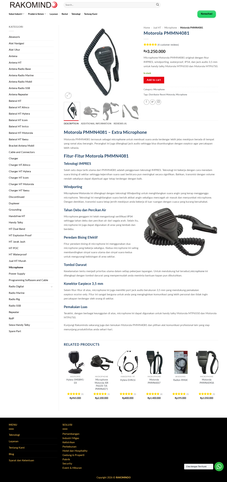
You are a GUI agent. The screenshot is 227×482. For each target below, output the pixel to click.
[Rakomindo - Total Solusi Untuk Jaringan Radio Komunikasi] (34, 5)
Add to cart (154, 80)
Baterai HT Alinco (19, 107)
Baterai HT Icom (18, 120)
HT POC (14, 248)
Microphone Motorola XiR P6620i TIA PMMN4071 (101, 384)
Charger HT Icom (19, 177)
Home (147, 28)
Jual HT (157, 28)
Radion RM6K (180, 380)
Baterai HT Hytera (19, 113)
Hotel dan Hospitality (74, 451)
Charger (13, 158)
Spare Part (15, 331)
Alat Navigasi (16, 43)
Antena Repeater (18, 94)
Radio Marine (16, 293)
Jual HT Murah (17, 261)
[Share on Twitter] (152, 102)
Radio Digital (16, 286)
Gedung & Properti (73, 455)
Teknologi (75, 14)
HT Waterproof (18, 254)
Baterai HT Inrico (19, 126)
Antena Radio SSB (19, 88)
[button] (68, 95)
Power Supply (17, 273)
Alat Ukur (14, 49)
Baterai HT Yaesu (18, 139)
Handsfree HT (17, 216)
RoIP (11, 318)
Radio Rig (14, 299)
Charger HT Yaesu (19, 190)
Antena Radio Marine (21, 75)
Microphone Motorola (77, 193)
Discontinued (16, 197)
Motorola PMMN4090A (207, 381)
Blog (11, 454)
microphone (118, 139)
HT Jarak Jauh (17, 241)
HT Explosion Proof (20, 235)
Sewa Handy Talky (19, 325)
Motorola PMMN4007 (154, 381)
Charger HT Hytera (20, 171)
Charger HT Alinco (19, 165)
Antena (13, 56)
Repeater (14, 312)
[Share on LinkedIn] (158, 102)
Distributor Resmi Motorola (162, 95)
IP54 (130, 216)
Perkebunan (69, 446)
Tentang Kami (90, 14)
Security (67, 463)
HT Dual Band (17, 229)
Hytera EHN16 (127, 380)
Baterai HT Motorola (21, 133)
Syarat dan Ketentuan (21, 460)
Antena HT (15, 62)
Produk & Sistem (36, 14)
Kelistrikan (68, 442)
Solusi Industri (15, 14)
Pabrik (66, 459)
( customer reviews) (168, 45)
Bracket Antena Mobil (21, 145)
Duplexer (14, 203)
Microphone (16, 267)
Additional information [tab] (96, 124)
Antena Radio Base (20, 69)
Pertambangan (70, 434)
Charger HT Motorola (21, 184)
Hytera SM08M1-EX (75, 381)
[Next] (133, 62)
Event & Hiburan (72, 468)
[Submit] (157, 5)
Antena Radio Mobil (20, 81)
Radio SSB (15, 305)
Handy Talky (16, 222)
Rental (65, 14)
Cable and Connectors (22, 152)
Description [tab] (71, 124)
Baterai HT (15, 101)
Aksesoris (14, 37)
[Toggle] (52, 287)
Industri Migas (70, 438)
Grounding (15, 209)
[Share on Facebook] (146, 102)
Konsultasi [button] (206, 14)
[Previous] (69, 62)
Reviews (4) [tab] (120, 124)
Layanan (54, 14)
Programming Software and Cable (28, 280)
